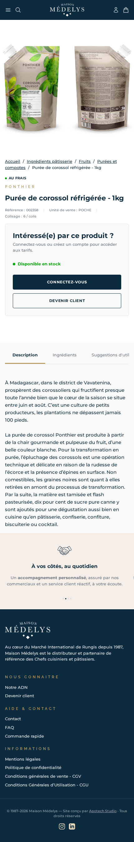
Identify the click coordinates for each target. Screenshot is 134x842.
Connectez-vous (67, 282)
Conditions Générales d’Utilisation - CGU (47, 784)
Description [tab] (25, 354)
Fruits (85, 161)
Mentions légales (23, 759)
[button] (63, 598)
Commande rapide (24, 736)
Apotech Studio (103, 811)
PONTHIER (20, 187)
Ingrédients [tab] (65, 354)
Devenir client (67, 300)
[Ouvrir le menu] (8, 10)
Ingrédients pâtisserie (49, 161)
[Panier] (126, 10)
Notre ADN (16, 687)
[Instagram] (62, 826)
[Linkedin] (72, 826)
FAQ (9, 727)
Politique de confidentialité (33, 767)
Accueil (12, 161)
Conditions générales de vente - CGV (43, 776)
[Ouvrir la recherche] (18, 10)
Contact (13, 718)
